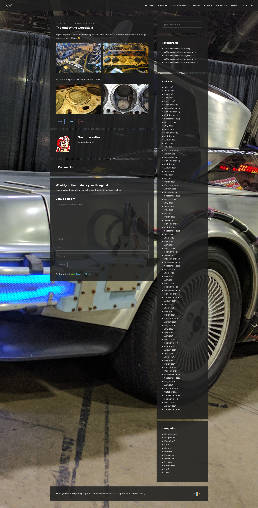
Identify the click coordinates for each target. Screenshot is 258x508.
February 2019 (171, 318)
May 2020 (168, 276)
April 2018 (168, 336)
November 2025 (172, 112)
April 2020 (169, 280)
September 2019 (172, 297)
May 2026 (168, 94)
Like (60, 122)
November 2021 (172, 224)
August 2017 (170, 350)
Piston (196, 5)
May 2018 (168, 332)
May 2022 (168, 210)
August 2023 (170, 168)
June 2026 (169, 91)
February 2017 (171, 367)
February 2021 (171, 252)
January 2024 (170, 154)
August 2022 (170, 199)
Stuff (166, 469)
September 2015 (172, 395)
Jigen (244, 5)
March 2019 (169, 315)
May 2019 (168, 311)
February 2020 (171, 287)
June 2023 (169, 171)
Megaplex (169, 455)
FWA (166, 444)
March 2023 (169, 182)
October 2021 (170, 227)
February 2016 (171, 388)
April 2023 (168, 178)
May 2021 (168, 241)
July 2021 (168, 234)
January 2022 (170, 220)
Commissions (170, 434)
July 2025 (168, 126)
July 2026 (168, 87)
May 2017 (168, 360)
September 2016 (172, 378)
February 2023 (171, 185)
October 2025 (171, 115)
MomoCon (169, 458)
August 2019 (170, 301)
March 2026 (169, 101)
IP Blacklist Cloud (82, 274)
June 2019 (169, 308)
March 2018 (169, 339)
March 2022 (169, 217)
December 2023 (172, 157)
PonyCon (168, 462)
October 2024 (171, 136)
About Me (162, 5)
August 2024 (170, 140)
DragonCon (169, 437)
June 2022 (169, 206)
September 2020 (172, 266)
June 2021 (169, 238)
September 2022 (172, 196)
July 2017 (168, 353)
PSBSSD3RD (221, 5)
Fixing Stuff (62, 23)
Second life (169, 465)
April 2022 (168, 213)
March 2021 (169, 248)
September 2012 (172, 409)
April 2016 (168, 385)
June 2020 (169, 273)
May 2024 (168, 147)
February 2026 (171, 105)
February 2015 (171, 399)
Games (167, 448)
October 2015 (171, 392)
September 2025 (172, 119)
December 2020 (172, 259)
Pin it (83, 122)
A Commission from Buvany (177, 48)
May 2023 (168, 175)
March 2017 (169, 364)
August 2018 (170, 325)
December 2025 (172, 108)
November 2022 (172, 192)
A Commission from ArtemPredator (181, 62)
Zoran (234, 5)
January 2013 (170, 406)
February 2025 (171, 133)
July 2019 (168, 304)
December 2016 (172, 371)
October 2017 (170, 346)
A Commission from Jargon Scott (180, 55)
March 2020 (169, 283)
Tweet (71, 122)
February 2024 (171, 150)
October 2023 (171, 164)
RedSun (208, 5)
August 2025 (170, 122)
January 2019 (170, 322)
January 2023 (170, 189)
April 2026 (169, 98)
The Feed (149, 5)
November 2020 (172, 262)
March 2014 (169, 402)
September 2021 (172, 231)
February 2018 (171, 343)
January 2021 (170, 255)
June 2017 (169, 357)
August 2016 (170, 381)
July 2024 (168, 143)
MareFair (168, 451)
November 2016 (172, 374)
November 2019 (172, 294)
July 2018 (168, 329)
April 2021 (168, 245)
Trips (166, 473)
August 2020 (170, 269)
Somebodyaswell (180, 5)
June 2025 (169, 129)
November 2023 (172, 161)
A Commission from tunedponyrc (180, 52)
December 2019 (172, 290)
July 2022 (168, 203)
